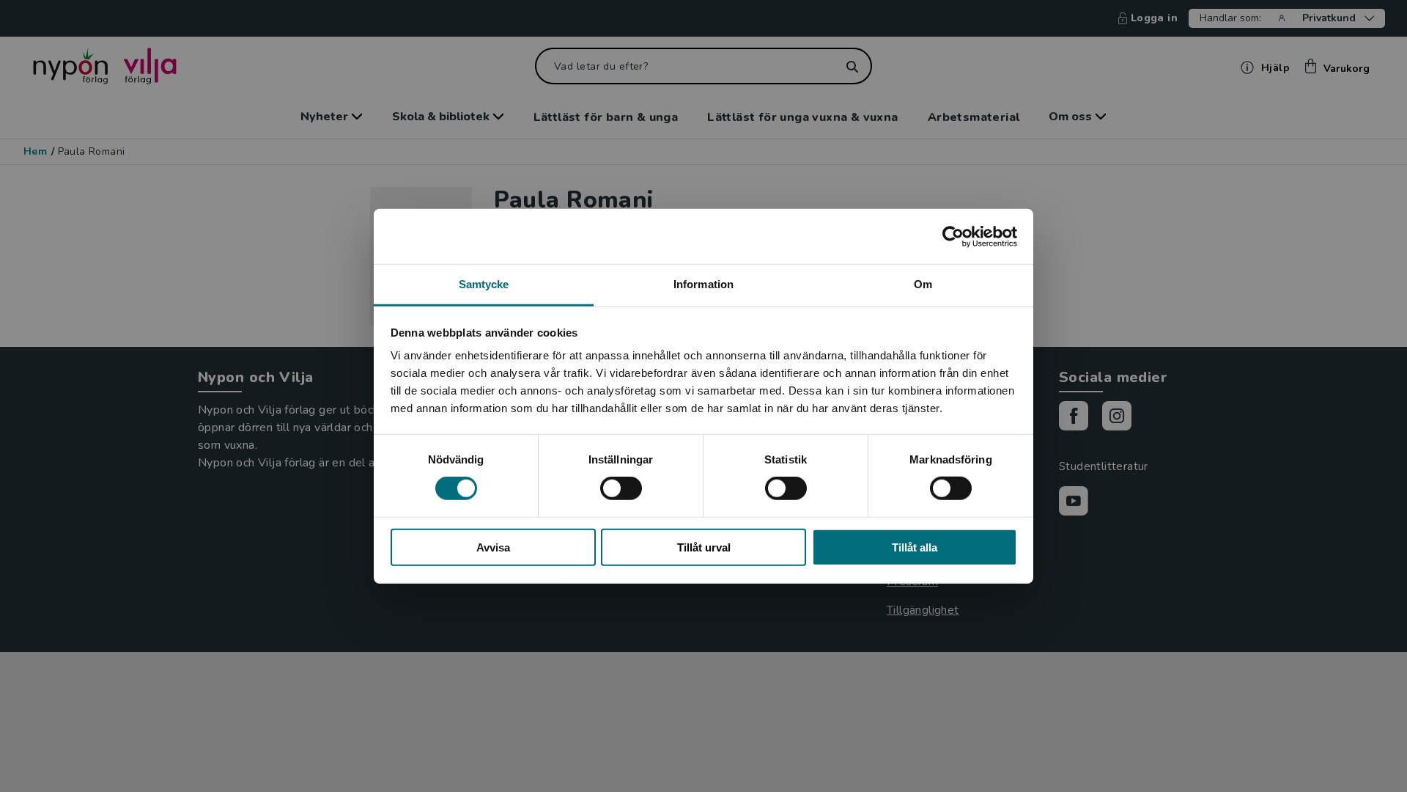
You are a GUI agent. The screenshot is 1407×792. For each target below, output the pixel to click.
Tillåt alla (914, 547)
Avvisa (493, 547)
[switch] (621, 488)
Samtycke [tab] (484, 284)
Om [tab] (923, 284)
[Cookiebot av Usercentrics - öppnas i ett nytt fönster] (953, 236)
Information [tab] (703, 284)
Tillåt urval (704, 547)
